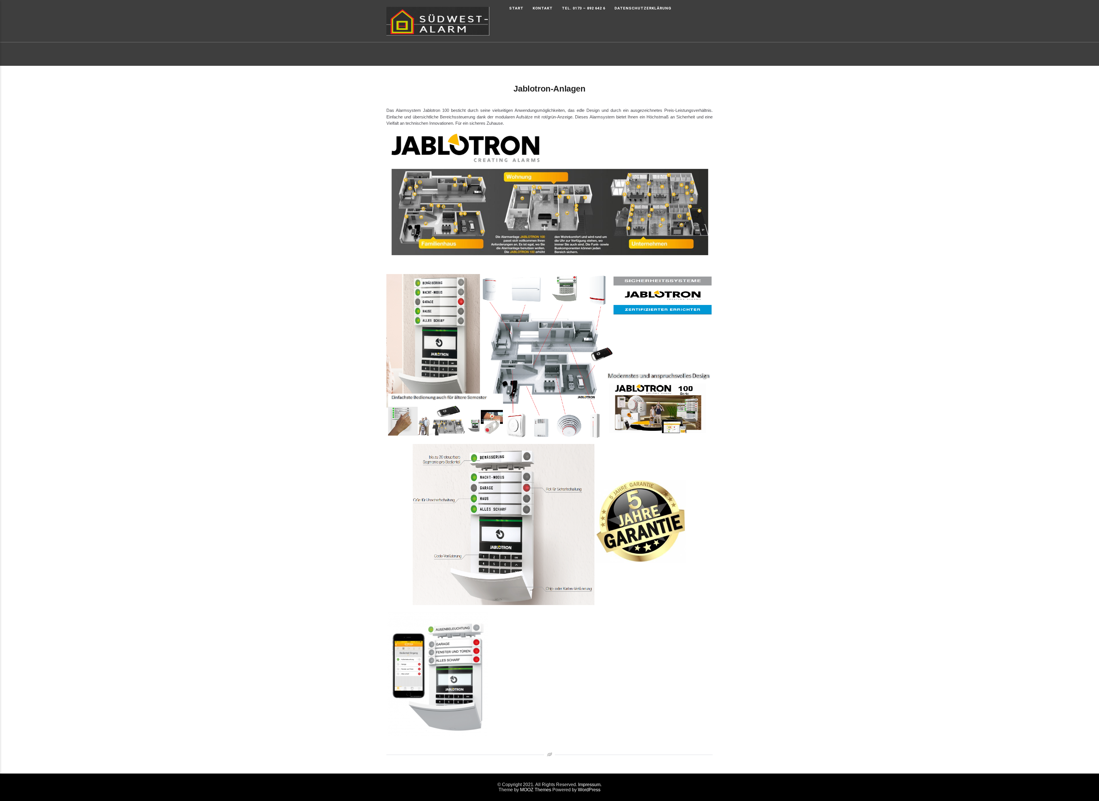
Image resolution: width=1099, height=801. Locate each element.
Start (516, 8)
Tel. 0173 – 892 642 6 (583, 8)
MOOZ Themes (535, 789)
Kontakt (543, 8)
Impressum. (590, 784)
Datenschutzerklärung (642, 8)
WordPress (589, 789)
